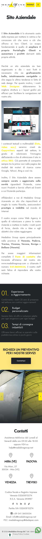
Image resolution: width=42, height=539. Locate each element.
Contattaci (21, 361)
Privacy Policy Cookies (21, 534)
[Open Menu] (38, 4)
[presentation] (2, 396)
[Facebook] (13, 504)
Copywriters (8, 150)
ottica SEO (7, 160)
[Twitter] (17, 504)
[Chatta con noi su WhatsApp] (38, 530)
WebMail (30, 4)
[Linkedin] (21, 504)
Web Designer (10, 86)
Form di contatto (25, 256)
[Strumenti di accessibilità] (10, 535)
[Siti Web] (21, 396)
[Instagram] (25, 504)
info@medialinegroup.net (24, 516)
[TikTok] (29, 504)
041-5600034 (17, 266)
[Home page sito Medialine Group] (13, 4)
